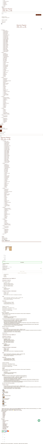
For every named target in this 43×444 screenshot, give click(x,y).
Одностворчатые (6, 164)
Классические (5, 112)
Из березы (4, 86)
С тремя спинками (5, 94)
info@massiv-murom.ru (20, 408)
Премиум (4, 107)
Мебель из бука (5, 45)
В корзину (22, 262)
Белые (4, 84)
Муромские (6, 214)
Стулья (4, 122)
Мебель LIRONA (5, 40)
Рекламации (4, 428)
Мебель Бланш (5, 43)
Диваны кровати (6, 194)
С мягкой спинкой (6, 204)
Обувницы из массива (7, 224)
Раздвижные (5, 121)
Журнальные (5, 118)
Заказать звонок (38, 14)
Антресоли (4, 53)
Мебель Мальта (6, 159)
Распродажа (4, 424)
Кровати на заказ (5, 89)
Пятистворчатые (5, 65)
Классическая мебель (6, 34)
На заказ (4, 63)
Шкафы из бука (5, 72)
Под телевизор (5, 115)
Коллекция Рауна (5, 37)
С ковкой (4, 92)
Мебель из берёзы (5, 44)
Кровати (3, 77)
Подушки (4, 106)
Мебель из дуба (5, 46)
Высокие (4, 100)
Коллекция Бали (5, 35)
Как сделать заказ (5, 427)
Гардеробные (5, 57)
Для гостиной (5, 58)
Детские (4, 82)
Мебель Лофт (5, 48)
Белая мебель (6, 144)
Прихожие (4, 74)
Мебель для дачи (6, 154)
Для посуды (5, 59)
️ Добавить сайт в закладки (18, 410)
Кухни (2, 123)
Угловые (4, 71)
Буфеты (4, 75)
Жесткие (4, 101)
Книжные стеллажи (6, 62)
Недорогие (4, 90)
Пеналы (5, 174)
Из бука (4, 87)
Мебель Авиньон (5, 42)
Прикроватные (5, 116)
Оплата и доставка (6, 1)
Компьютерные (6, 229)
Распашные (5, 67)
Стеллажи (4, 69)
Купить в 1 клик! (22, 271)
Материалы (5, 2)
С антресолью (5, 68)
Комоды (3, 108)
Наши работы (5, 4)
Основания (4, 105)
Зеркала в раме (5, 51)
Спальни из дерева (6, 50)
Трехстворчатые (5, 55)
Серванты (5, 179)
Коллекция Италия (5, 31)
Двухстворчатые (5, 54)
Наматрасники (5, 99)
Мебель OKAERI (5, 41)
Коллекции (3, 29)
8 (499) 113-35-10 (4, 408)
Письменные (5, 120)
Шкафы (3, 52)
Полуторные (6, 189)
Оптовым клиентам (6, 426)
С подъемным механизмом (7, 80)
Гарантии (4, 3)
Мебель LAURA (5, 39)
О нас (4, 0)
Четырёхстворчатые (6, 56)
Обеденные (5, 119)
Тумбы (2, 114)
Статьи (4, 5)
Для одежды (6, 169)
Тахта (4, 95)
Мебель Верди (5, 30)
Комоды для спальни (6, 113)
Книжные (4, 73)
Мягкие (4, 104)
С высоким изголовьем (6, 91)
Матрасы (3, 96)
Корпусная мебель (7, 149)
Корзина (3, 19)
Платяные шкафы (5, 64)
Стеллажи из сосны (6, 70)
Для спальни (5, 60)
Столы (2, 117)
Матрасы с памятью (6, 103)
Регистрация (3, 6)
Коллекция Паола (5, 36)
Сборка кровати (5, 423)
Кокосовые (4, 102)
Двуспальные (5, 79)
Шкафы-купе (6, 184)
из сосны (4, 76)
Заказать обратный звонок (11, 408)
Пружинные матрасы (6, 97)
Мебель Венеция (5, 33)
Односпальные (5, 78)
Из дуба (4, 88)
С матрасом (5, 93)
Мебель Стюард (5, 49)
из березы (4, 61)
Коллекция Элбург (5, 38)
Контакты (4, 421)
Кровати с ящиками (6, 83)
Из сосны (4, 111)
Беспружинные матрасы (6, 98)
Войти (3, 7)
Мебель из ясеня (5, 47)
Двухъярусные (5, 81)
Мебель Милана (5, 32)
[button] (41, 268)
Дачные (4, 85)
